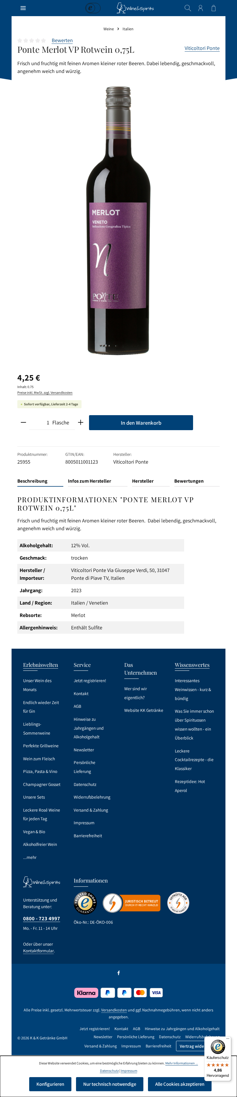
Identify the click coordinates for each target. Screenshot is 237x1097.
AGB (77, 706)
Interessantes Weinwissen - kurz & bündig (193, 689)
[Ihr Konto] (200, 8)
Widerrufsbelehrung (92, 797)
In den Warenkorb (141, 422)
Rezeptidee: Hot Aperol (190, 785)
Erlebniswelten (40, 664)
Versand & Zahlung (91, 810)
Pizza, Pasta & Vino (40, 771)
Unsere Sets (34, 797)
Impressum (84, 822)
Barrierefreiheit (88, 835)
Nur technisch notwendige (109, 1084)
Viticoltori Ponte (202, 48)
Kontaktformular (38, 950)
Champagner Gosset (41, 784)
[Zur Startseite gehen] (135, 8)
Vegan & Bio (34, 831)
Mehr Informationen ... (181, 1063)
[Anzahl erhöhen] (81, 422)
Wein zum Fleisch (39, 758)
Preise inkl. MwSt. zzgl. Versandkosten (45, 392)
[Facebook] (118, 974)
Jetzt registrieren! (90, 680)
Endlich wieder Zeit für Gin (41, 706)
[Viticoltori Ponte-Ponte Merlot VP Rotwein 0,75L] (118, 220)
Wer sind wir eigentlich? (135, 693)
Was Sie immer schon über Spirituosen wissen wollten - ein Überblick (194, 724)
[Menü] (23, 8)
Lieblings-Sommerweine (36, 728)
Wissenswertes (192, 664)
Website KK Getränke (143, 710)
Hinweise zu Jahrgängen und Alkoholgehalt (89, 728)
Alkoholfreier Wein (40, 844)
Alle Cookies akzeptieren (179, 1084)
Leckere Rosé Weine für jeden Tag (41, 814)
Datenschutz (85, 784)
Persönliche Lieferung (84, 766)
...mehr (29, 857)
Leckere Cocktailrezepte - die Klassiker (194, 760)
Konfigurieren (50, 1084)
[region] (118, 220)
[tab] (40, 481)
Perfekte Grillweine (41, 745)
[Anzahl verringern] (23, 422)
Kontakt (81, 693)
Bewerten (62, 40)
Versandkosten (114, 1010)
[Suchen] (188, 8)
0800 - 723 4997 (41, 918)
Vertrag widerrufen (198, 1046)
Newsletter (84, 749)
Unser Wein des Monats (37, 685)
